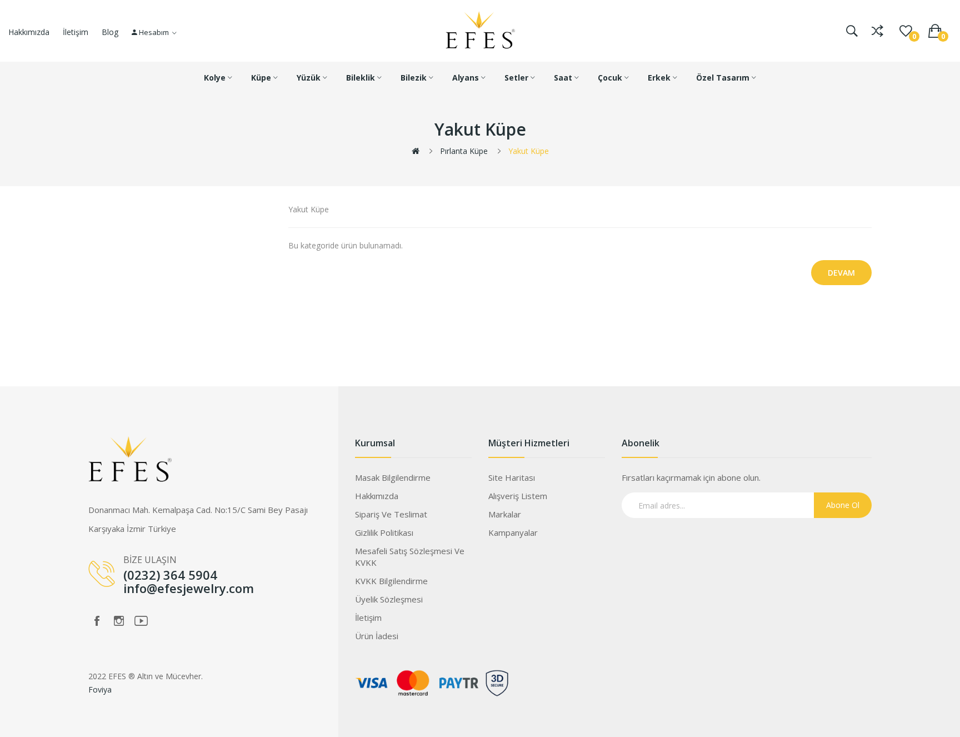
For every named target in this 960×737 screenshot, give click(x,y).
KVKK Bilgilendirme (391, 580)
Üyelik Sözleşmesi (389, 599)
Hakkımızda (28, 32)
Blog (110, 32)
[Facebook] (96, 621)
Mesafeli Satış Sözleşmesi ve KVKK (409, 556)
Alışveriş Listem (517, 495)
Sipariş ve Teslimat (391, 514)
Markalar (504, 514)
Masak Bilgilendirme (393, 477)
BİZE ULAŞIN (150, 560)
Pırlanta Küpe (464, 151)
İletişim (75, 32)
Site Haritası (511, 477)
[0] (905, 31)
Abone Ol (842, 505)
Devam (841, 272)
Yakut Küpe (528, 151)
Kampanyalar (513, 532)
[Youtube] (141, 621)
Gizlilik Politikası (384, 532)
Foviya (100, 689)
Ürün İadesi (376, 635)
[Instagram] (119, 621)
